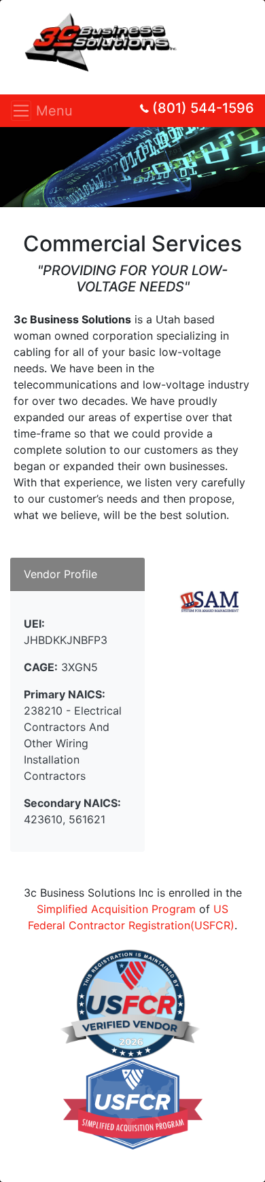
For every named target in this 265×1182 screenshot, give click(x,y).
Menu (25, 111)
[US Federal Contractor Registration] (130, 1003)
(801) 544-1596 (203, 108)
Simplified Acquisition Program (116, 909)
